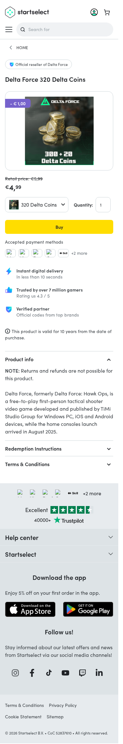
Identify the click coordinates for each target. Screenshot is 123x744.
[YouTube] (67, 672)
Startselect (20, 553)
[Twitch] (84, 672)
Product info (19, 359)
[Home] (11, 47)
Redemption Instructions (33, 448)
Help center (21, 537)
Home (22, 47)
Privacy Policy (63, 705)
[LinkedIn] (101, 672)
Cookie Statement (23, 717)
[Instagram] (17, 672)
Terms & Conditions (27, 463)
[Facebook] (34, 672)
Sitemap (55, 717)
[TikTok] (51, 672)
